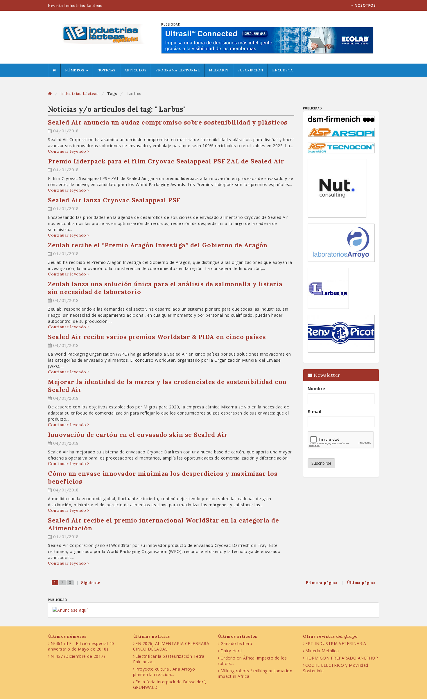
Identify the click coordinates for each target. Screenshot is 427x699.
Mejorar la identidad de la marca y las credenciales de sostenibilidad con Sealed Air (167, 386)
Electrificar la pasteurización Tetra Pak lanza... (168, 658)
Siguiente (91, 582)
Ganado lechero (236, 643)
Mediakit (219, 70)
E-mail (315, 411)
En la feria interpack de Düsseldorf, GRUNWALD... (170, 684)
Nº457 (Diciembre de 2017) (78, 656)
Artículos (136, 70)
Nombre (316, 388)
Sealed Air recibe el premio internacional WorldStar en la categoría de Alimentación (163, 524)
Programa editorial (177, 70)
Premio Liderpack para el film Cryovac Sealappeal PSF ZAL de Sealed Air (166, 161)
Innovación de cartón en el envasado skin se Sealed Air (137, 435)
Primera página (322, 582)
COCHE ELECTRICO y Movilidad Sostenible (335, 667)
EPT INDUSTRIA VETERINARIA (335, 643)
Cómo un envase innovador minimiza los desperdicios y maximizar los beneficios (162, 477)
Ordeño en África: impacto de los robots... (252, 660)
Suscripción (250, 70)
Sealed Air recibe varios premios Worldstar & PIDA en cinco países (157, 337)
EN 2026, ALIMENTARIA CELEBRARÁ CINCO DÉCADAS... (171, 646)
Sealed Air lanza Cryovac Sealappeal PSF (114, 200)
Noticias (106, 70)
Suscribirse (321, 463)
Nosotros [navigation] (365, 5)
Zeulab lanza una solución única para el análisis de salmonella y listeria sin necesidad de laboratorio (165, 288)
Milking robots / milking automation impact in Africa (255, 673)
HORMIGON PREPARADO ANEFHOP (341, 658)
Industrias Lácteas (79, 93)
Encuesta (282, 70)
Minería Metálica (322, 650)
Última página (361, 582)
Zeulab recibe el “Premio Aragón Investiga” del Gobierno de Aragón (158, 245)
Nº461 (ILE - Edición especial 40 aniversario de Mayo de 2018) (81, 646)
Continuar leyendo (67, 151)
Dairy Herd (231, 650)
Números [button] (75, 70)
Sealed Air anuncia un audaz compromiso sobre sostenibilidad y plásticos (168, 122)
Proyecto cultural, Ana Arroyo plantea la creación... (164, 671)
